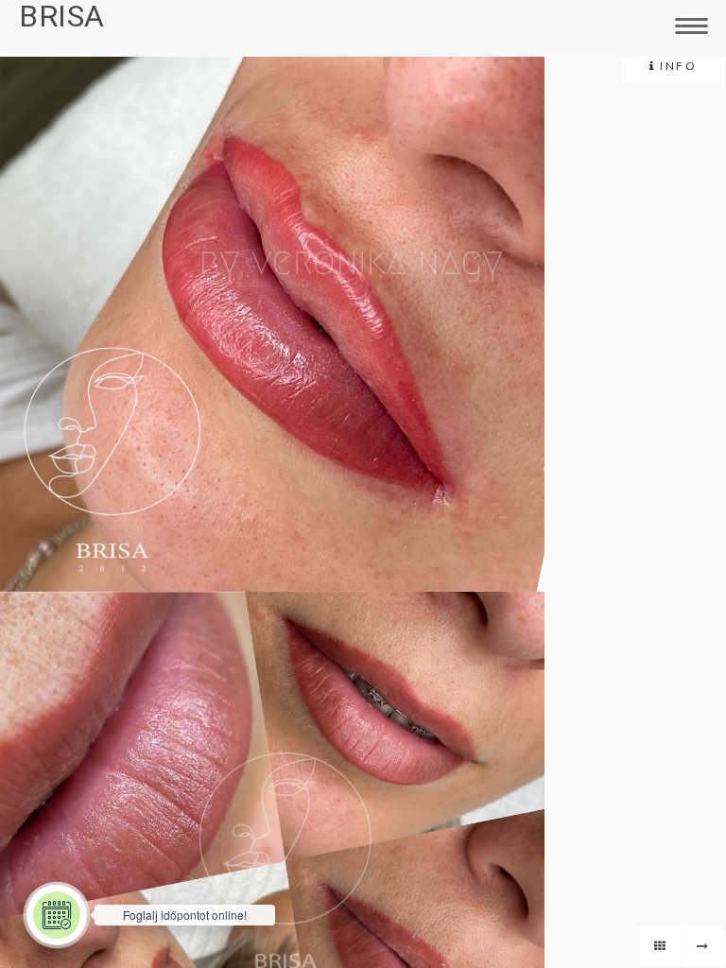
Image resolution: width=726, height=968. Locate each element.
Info (677, 66)
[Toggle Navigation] (688, 23)
